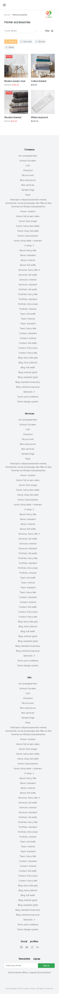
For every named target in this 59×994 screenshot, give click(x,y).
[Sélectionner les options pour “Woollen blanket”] (24, 110)
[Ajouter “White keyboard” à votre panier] (51, 110)
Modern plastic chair (14, 81)
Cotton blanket (38, 81)
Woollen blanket (12, 117)
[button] (4, 5)
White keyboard (39, 117)
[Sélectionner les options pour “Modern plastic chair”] (24, 74)
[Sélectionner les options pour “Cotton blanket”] (51, 74)
